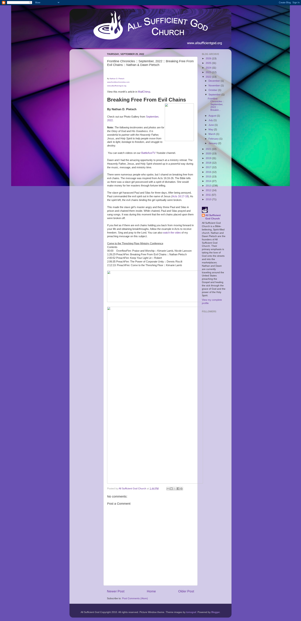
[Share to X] (174, 488)
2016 (209, 172)
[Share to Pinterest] (181, 488)
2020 (209, 153)
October (213, 90)
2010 (209, 199)
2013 (209, 185)
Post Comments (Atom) (135, 598)
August (213, 115)
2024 (209, 67)
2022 (209, 77)
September (215, 94)
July (211, 120)
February (214, 138)
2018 (209, 162)
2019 (209, 158)
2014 (209, 181)
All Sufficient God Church (213, 217)
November (215, 85)
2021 (209, 149)
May (211, 129)
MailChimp (144, 91)
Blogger (215, 612)
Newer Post (115, 591)
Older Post (186, 591)
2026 (209, 58)
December (215, 81)
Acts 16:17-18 (180, 196)
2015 (209, 176)
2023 (209, 72)
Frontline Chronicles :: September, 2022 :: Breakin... (216, 104)
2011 (209, 195)
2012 (209, 190)
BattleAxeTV (148, 153)
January (213, 143)
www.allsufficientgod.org (116, 86)
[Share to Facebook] (178, 488)
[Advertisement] (86, 104)
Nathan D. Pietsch (117, 79)
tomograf (191, 612)
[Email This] (168, 488)
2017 (209, 167)
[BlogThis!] (171, 488)
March (212, 134)
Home (151, 591)
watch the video (172, 232)
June (212, 125)
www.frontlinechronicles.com (118, 82)
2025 (209, 63)
